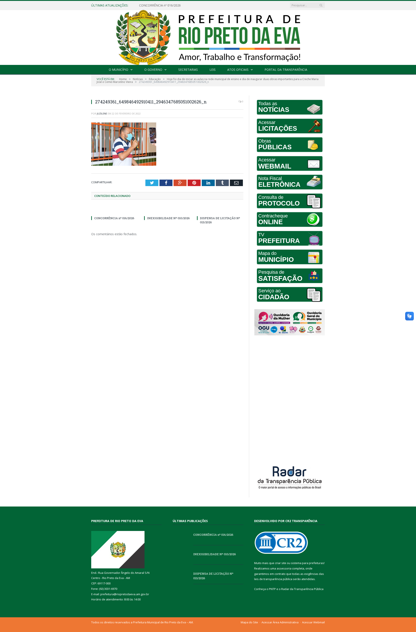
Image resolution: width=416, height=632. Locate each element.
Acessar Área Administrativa (280, 622)
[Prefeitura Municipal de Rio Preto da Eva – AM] (208, 36)
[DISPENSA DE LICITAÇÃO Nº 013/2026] (220, 210)
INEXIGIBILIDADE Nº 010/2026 (160, 5)
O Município (118, 70)
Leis (213, 70)
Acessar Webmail (313, 622)
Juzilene (102, 113)
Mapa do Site (249, 622)
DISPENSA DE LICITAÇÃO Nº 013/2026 (213, 576)
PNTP (272, 589)
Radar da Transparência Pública (302, 589)
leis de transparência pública (273, 579)
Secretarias (188, 70)
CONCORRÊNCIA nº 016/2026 (114, 218)
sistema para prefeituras (307, 563)
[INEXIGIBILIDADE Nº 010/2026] (167, 210)
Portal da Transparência (286, 70)
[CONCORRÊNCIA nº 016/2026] (114, 210)
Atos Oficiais (238, 70)
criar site (280, 563)
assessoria (284, 568)
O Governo (153, 70)
